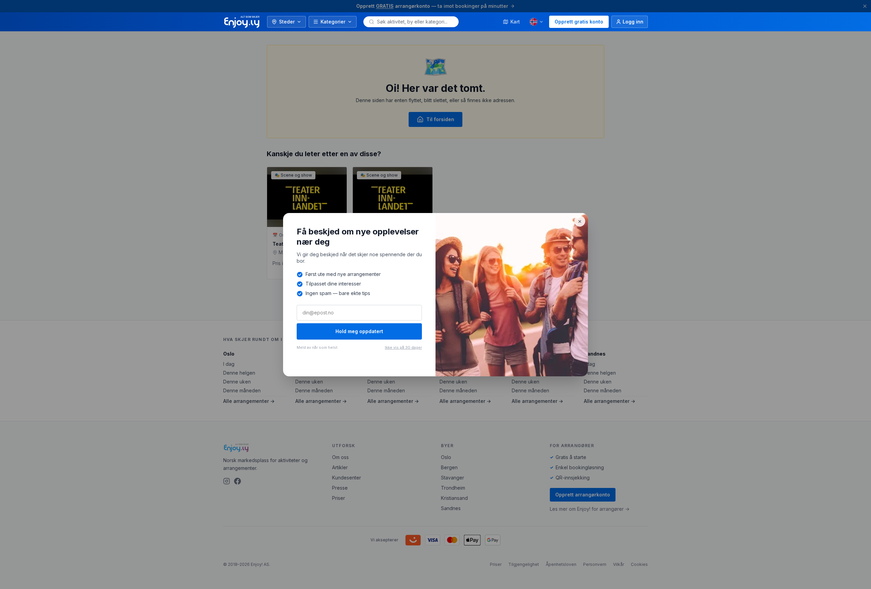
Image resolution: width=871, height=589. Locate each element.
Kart (515, 21)
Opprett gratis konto (579, 21)
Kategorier (333, 21)
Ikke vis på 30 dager (403, 347)
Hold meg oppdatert (359, 331)
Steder (287, 21)
